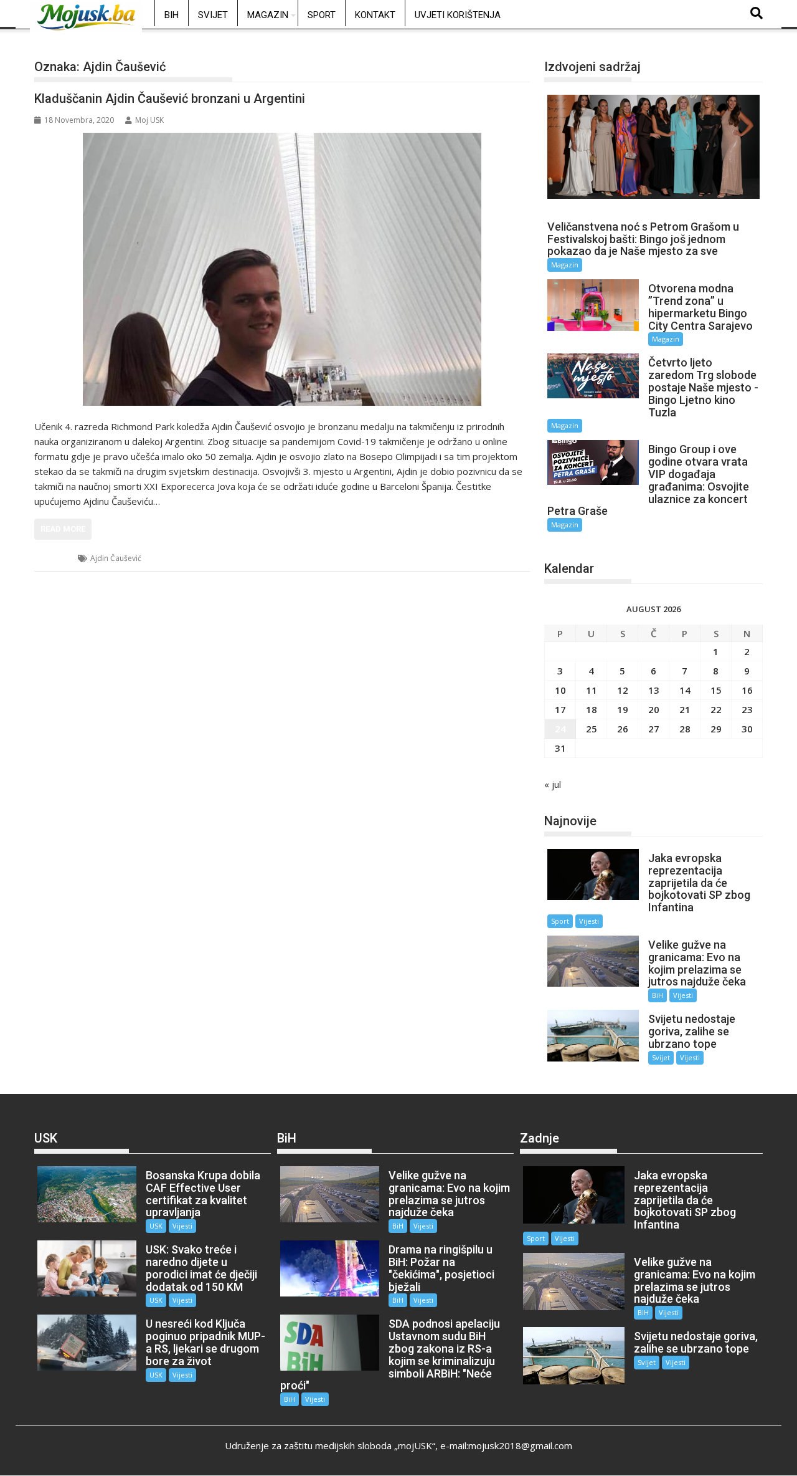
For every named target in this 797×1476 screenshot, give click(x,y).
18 (591, 709)
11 (591, 690)
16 (747, 690)
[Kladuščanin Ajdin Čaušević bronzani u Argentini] (282, 269)
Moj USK (149, 120)
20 (653, 709)
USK (57, 558)
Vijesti (589, 921)
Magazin (267, 15)
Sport (322, 15)
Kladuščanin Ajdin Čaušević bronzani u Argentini (169, 98)
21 (685, 709)
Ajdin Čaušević (115, 558)
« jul (552, 784)
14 (685, 690)
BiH (171, 15)
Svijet (213, 15)
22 (716, 709)
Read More (62, 529)
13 (653, 690)
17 (560, 709)
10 (560, 690)
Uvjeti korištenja (458, 15)
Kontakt (375, 15)
